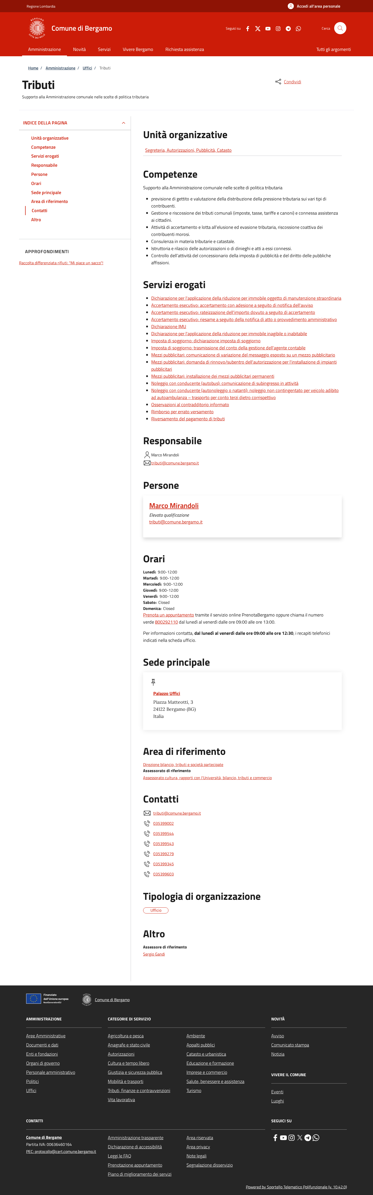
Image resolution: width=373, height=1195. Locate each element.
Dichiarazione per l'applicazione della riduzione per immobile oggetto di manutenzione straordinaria (246, 298)
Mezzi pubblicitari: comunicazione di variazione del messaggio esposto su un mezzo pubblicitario (243, 354)
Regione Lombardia (41, 6)
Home (33, 68)
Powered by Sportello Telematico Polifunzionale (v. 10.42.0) (296, 1187)
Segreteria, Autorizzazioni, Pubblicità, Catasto (188, 150)
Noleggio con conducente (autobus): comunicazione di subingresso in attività (224, 383)
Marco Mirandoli (174, 505)
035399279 (163, 854)
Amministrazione (60, 68)
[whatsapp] (316, 1137)
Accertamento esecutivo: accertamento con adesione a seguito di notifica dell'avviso (232, 305)
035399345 (163, 864)
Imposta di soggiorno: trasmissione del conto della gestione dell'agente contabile (228, 347)
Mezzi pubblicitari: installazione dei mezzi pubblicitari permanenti (212, 376)
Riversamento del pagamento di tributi (188, 418)
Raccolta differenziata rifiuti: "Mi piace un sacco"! (61, 263)
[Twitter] (256, 28)
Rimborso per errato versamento (182, 411)
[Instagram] (276, 28)
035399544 (163, 833)
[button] (314, 6)
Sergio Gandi (154, 954)
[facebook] (275, 1137)
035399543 (163, 844)
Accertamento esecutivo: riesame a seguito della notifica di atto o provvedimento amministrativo (244, 319)
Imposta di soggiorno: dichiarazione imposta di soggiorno (206, 340)
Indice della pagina (45, 122)
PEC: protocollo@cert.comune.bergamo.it (61, 1151)
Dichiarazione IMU (168, 326)
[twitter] (300, 1137)
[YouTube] (266, 28)
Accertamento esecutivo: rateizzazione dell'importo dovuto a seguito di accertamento (233, 312)
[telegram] (308, 1137)
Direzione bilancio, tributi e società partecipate (183, 764)
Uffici (87, 68)
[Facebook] (246, 28)
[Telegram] (286, 28)
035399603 (163, 874)
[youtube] (283, 1137)
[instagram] (291, 1137)
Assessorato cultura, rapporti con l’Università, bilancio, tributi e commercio (207, 778)
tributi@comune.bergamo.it (175, 463)
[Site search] (340, 28)
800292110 (166, 622)
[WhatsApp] (296, 28)
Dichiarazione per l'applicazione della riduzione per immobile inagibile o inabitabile (229, 333)
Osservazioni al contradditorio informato (190, 404)
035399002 (163, 823)
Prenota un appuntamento (168, 614)
